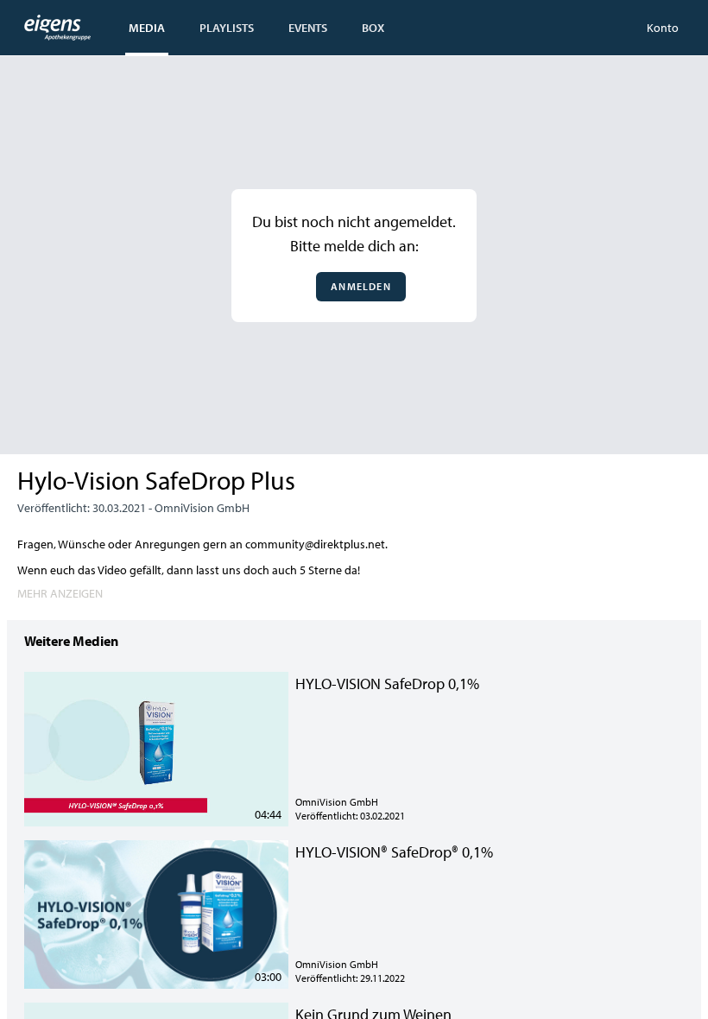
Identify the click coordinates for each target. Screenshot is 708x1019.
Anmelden (361, 286)
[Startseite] (57, 28)
